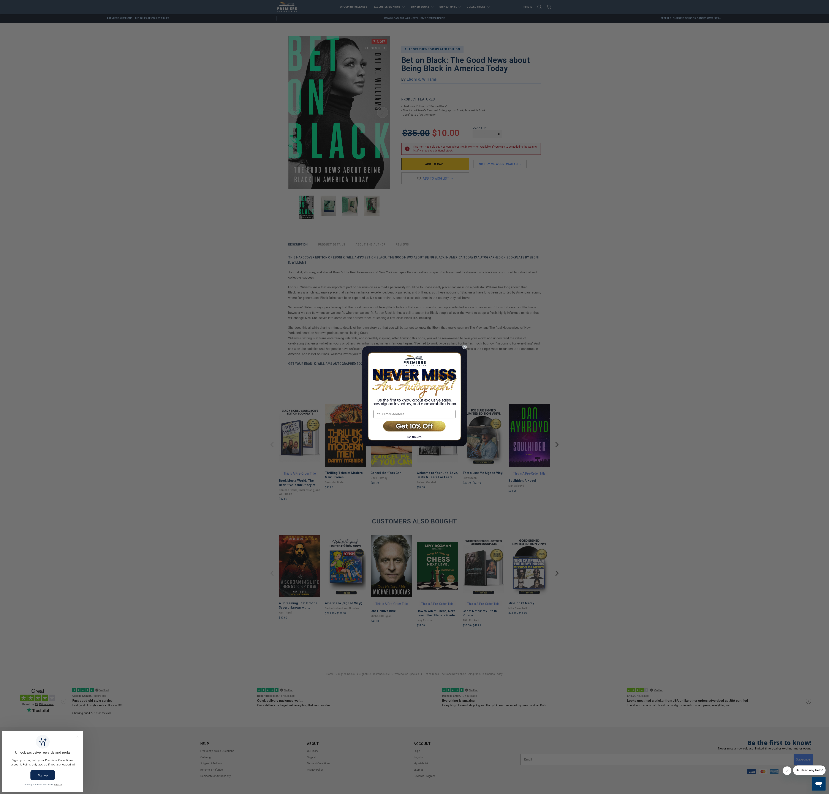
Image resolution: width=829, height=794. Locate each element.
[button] (414, 426)
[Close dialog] (464, 347)
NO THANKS (414, 437)
